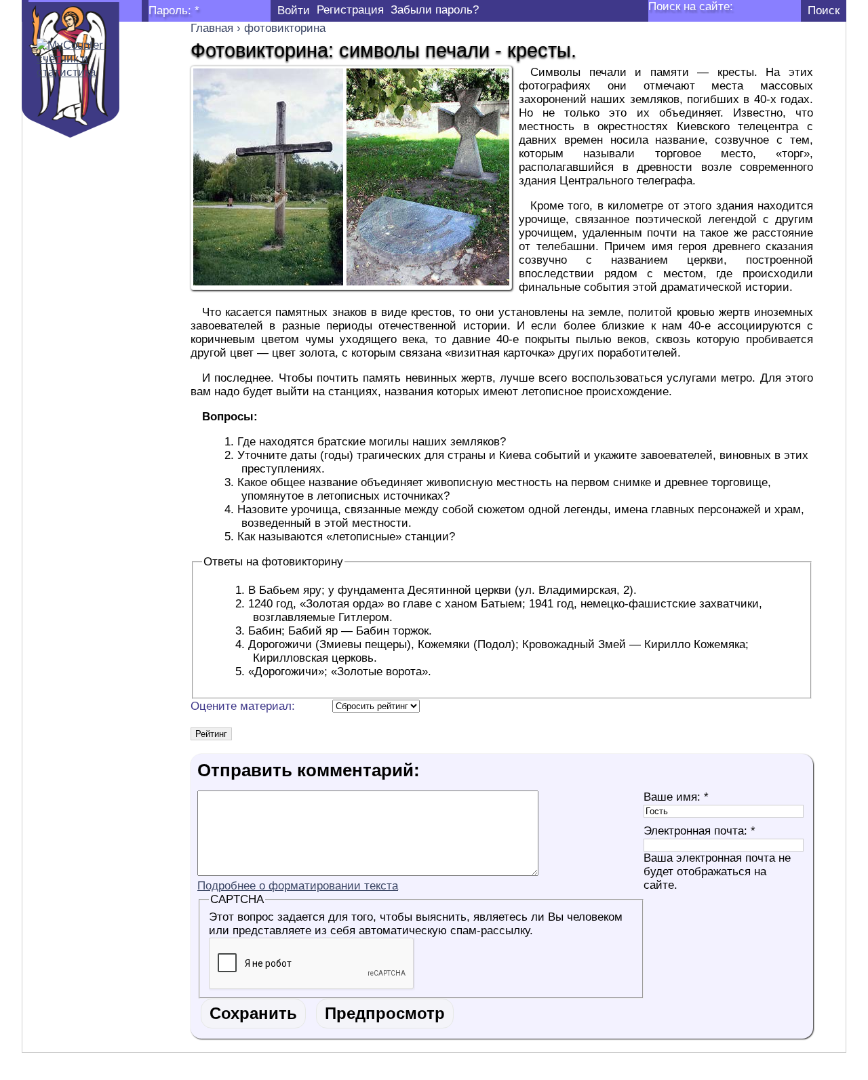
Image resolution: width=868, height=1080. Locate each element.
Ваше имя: (676, 797)
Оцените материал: (243, 706)
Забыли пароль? (435, 9)
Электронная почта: (699, 830)
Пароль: (174, 10)
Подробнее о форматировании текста (297, 885)
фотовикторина (285, 28)
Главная (212, 28)
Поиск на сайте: (690, 6)
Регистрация (350, 9)
